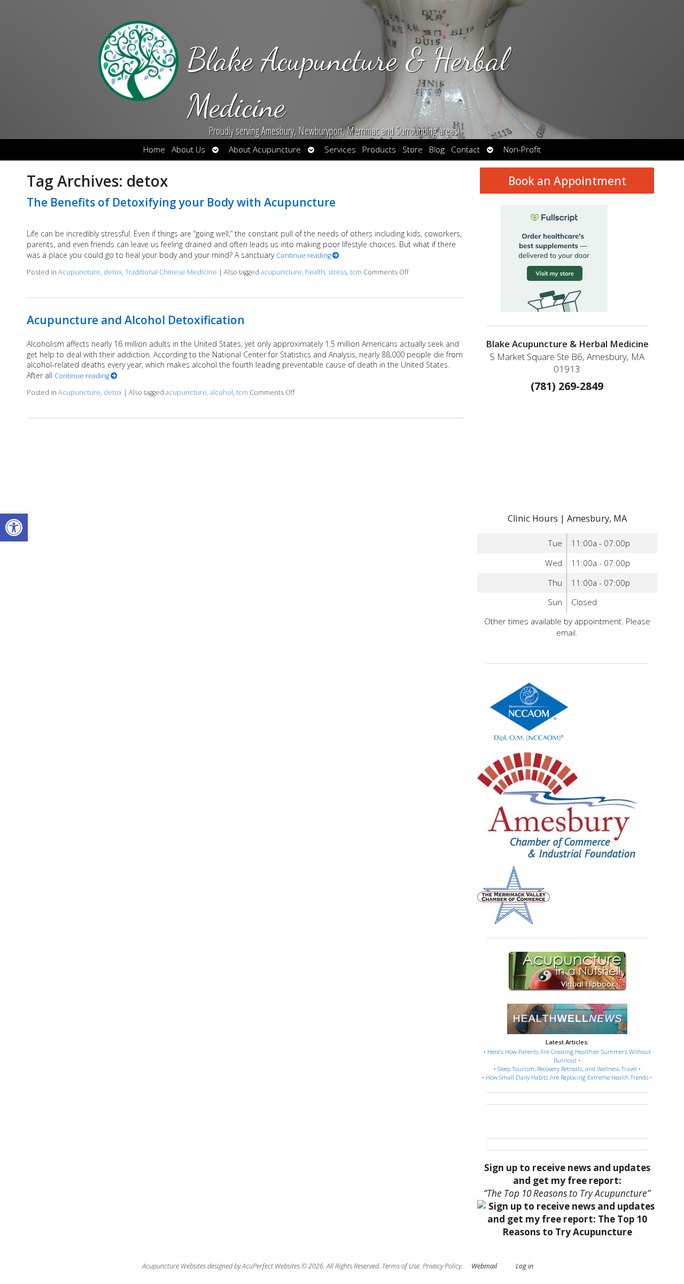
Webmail (484, 1266)
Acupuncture (79, 272)
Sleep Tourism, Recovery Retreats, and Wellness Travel (567, 1069)
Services (340, 149)
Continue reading (304, 255)
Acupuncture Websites (174, 1266)
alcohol (221, 392)
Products (379, 149)
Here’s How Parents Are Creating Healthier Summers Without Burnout (569, 1056)
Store (412, 149)
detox (113, 272)
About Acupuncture (265, 149)
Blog (437, 149)
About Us (188, 149)
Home (154, 149)
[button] (14, 527)
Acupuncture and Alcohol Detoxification (136, 319)
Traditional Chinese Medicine (171, 272)
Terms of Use (400, 1266)
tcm (356, 272)
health (315, 272)
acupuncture (281, 272)
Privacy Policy (442, 1266)
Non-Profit (522, 149)
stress (337, 272)
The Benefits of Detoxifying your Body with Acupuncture (181, 202)
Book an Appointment (567, 180)
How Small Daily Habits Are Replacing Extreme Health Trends (567, 1077)
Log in (524, 1266)
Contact (465, 149)
